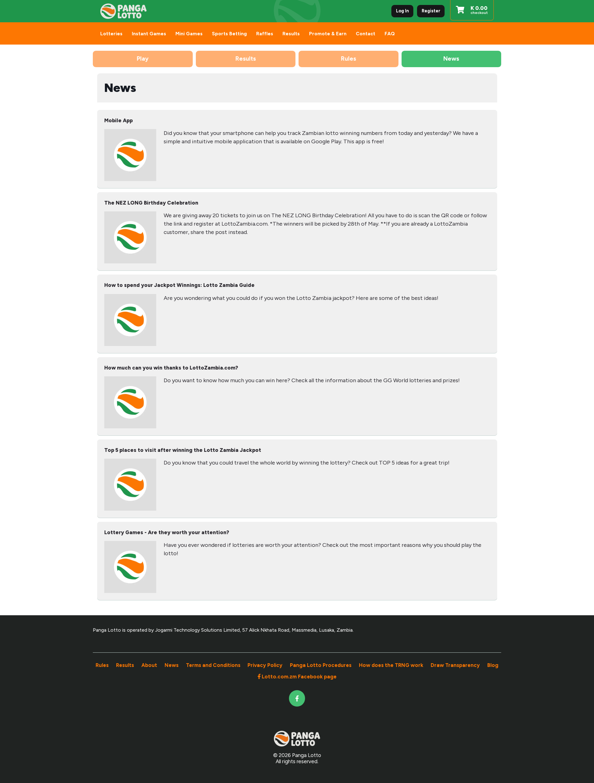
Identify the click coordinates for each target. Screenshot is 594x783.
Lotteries (111, 34)
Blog (492, 665)
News (451, 58)
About (149, 665)
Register (431, 11)
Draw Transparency (455, 665)
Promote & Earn (327, 34)
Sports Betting (229, 34)
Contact (365, 34)
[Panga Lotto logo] (123, 11)
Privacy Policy (265, 665)
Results (291, 34)
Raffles (264, 34)
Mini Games (189, 34)
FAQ (390, 34)
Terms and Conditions (213, 665)
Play (142, 58)
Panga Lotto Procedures (320, 665)
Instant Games (149, 34)
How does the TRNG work (391, 665)
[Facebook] (297, 698)
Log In (402, 11)
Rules (348, 58)
